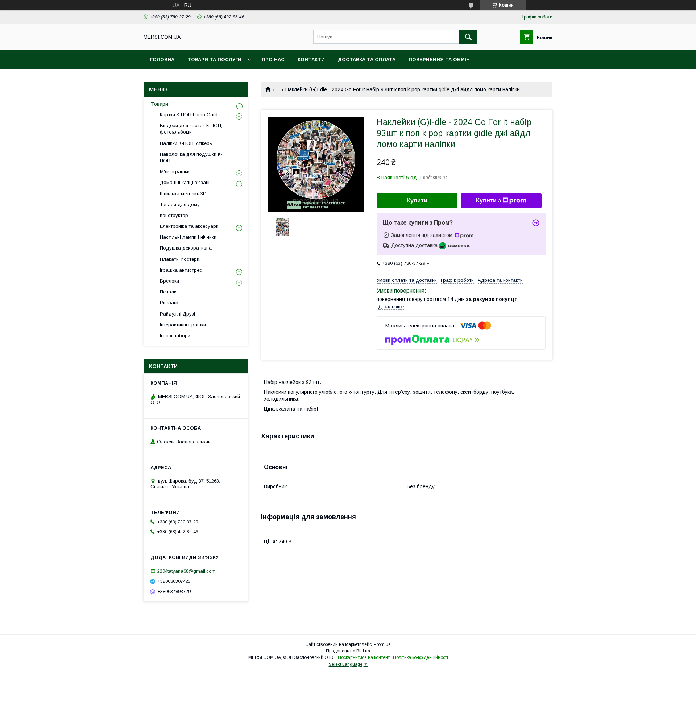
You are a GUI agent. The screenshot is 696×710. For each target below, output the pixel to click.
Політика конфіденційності (420, 657)
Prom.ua (382, 644)
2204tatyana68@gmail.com (186, 571)
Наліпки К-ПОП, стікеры (186, 143)
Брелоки (169, 281)
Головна (162, 59)
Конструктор (174, 215)
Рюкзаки (169, 302)
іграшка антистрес (181, 270)
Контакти (311, 59)
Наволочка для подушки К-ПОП (191, 157)
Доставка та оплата (366, 59)
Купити (417, 200)
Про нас (273, 59)
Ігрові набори (175, 335)
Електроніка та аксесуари (189, 226)
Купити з (488, 200)
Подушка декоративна (186, 248)
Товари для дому (180, 204)
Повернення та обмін (439, 59)
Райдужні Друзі (177, 314)
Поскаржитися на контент (364, 657)
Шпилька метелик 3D (183, 193)
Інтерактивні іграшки (183, 324)
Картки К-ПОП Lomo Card (189, 114)
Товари (159, 104)
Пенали (168, 292)
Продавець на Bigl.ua (348, 650)
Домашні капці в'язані (185, 182)
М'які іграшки (175, 171)
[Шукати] (468, 37)
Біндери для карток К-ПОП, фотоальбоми (191, 129)
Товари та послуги (214, 59)
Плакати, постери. (180, 259)
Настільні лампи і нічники (188, 237)
